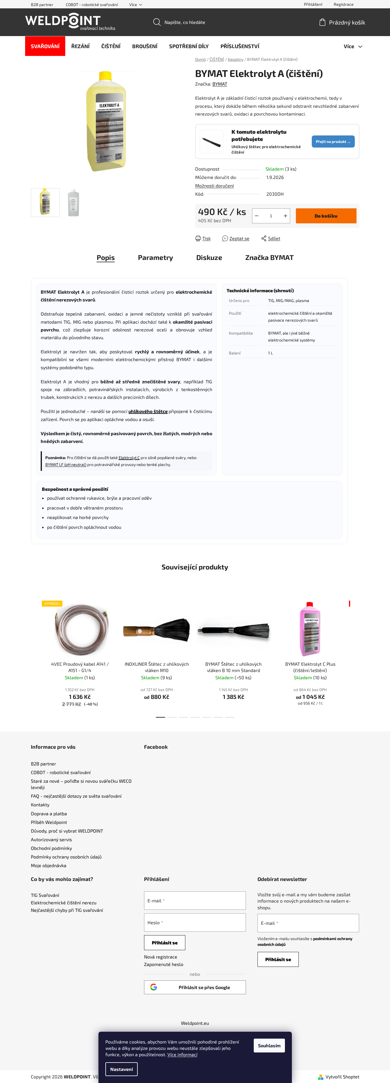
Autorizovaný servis (51, 839)
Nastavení (121, 1069)
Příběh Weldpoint (49, 822)
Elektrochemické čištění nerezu (63, 902)
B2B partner (42, 4)
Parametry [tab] (155, 257)
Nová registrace (160, 956)
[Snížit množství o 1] (256, 216)
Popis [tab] (106, 257)
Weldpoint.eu (195, 1023)
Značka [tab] (269, 257)
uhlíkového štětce (148, 411)
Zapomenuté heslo (163, 964)
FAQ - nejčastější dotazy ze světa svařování (76, 796)
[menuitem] (45, 46)
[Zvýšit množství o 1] (285, 216)
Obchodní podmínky (51, 848)
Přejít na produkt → (333, 141)
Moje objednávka (48, 865)
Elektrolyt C (129, 457)
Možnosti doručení (214, 185)
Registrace (344, 4)
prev (35, 657)
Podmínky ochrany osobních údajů (66, 856)
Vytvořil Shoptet (342, 1076)
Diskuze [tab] (209, 257)
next (354, 657)
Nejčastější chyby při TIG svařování (67, 910)
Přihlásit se (165, 942)
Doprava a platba (49, 813)
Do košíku (326, 215)
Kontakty (40, 804)
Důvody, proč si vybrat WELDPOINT (67, 830)
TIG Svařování (45, 895)
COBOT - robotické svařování (92, 4)
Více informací (182, 1054)
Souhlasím (269, 1045)
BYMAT (219, 83)
